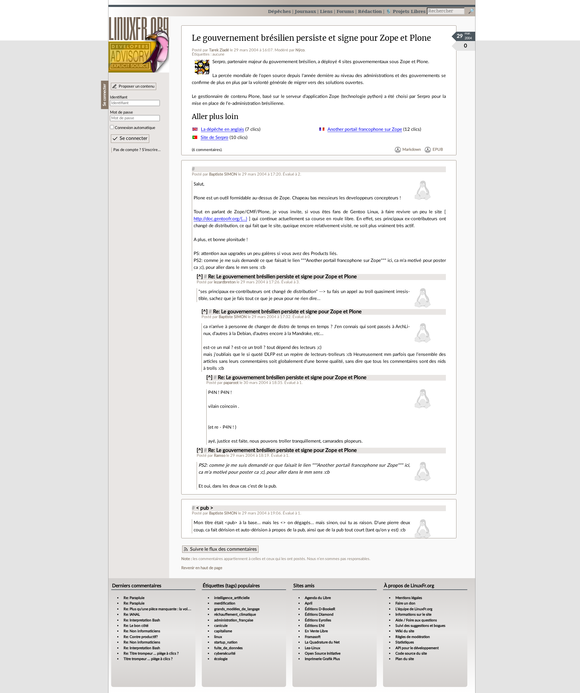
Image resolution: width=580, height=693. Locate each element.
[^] (200, 276)
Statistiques (404, 642)
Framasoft (313, 637)
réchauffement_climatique (235, 614)
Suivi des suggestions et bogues (420, 625)
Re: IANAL (132, 614)
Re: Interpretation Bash (142, 620)
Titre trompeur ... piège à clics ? (148, 659)
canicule (220, 625)
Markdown (411, 150)
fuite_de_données (228, 648)
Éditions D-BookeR (320, 609)
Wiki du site (404, 631)
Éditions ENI (314, 625)
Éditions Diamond (319, 614)
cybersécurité (224, 653)
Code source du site (411, 653)
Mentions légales (408, 598)
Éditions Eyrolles (318, 620)
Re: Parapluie (134, 598)
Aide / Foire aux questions (416, 620)
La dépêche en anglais (222, 129)
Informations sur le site (413, 614)
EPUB (438, 150)
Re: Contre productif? (141, 637)
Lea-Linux (312, 648)
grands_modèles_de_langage (236, 609)
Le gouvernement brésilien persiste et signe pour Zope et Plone (311, 38)
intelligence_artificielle (232, 598)
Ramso (219, 455)
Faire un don (405, 603)
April (308, 603)
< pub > (204, 508)
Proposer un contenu (136, 86)
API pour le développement (417, 648)
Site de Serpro (214, 137)
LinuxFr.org (138, 41)
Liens (326, 11)
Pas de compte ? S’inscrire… (137, 150)
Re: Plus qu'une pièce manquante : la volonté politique (167, 609)
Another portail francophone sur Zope (364, 129)
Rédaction (370, 11)
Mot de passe (121, 112)
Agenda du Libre (318, 598)
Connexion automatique (135, 128)
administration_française (233, 620)
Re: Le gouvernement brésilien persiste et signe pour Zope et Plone (282, 276)
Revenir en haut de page (201, 568)
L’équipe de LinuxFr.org (413, 609)
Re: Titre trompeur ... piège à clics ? (151, 653)
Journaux (305, 11)
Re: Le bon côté (136, 625)
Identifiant (118, 97)
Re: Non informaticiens (142, 631)
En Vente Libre (316, 631)
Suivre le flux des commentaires (223, 549)
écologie (220, 659)
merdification (224, 603)
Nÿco (299, 50)
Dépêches (279, 11)
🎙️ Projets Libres (406, 11)
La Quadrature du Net (322, 642)
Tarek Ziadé (219, 50)
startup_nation (225, 642)
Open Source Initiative (322, 653)
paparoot (231, 383)
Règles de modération (412, 637)
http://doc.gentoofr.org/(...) (220, 219)
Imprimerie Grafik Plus (322, 659)
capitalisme (223, 631)
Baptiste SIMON (223, 174)
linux (218, 637)
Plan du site (404, 659)
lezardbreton (225, 282)
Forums (345, 11)
